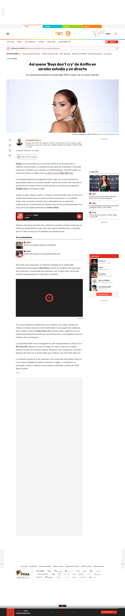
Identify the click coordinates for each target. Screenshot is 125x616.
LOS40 (27, 26)
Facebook (10, 140)
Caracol (97, 571)
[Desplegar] (62, 606)
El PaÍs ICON (67, 576)
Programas (31, 42)
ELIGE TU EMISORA (108, 612)
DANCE (66, 26)
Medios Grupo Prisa (23, 577)
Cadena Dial (74, 573)
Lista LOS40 (10, 42)
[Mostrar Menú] (9, 34)
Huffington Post (42, 573)
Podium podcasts (58, 576)
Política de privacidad (45, 566)
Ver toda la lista (103, 294)
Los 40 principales (49, 571)
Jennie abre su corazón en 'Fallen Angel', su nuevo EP (103, 216)
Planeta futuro (88, 573)
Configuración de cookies (72, 566)
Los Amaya (107, 54)
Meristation (92, 576)
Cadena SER (77, 571)
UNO (53, 573)
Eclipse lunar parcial (95, 54)
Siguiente (73, 612)
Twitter (10, 145)
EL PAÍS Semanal (81, 573)
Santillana (59, 571)
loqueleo (83, 576)
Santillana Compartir (69, 571)
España (108, 34)
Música (19, 42)
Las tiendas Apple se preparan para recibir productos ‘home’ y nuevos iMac (104, 206)
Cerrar (117, 48)
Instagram (50, 545)
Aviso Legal (24, 566)
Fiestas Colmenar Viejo (50, 54)
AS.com (83, 571)
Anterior (51, 612)
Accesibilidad (33, 566)
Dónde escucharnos (98, 566)
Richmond (39, 576)
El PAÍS (40, 571)
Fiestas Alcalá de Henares (31, 54)
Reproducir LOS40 (79, 216)
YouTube (58, 545)
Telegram (10, 155)
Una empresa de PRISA (23, 573)
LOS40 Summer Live (64, 42)
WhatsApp (10, 150)
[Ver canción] (94, 262)
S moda (74, 576)
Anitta (18, 373)
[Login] (116, 33)
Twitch (70, 545)
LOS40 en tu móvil (86, 566)
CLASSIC (47, 26)
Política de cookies (58, 566)
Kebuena (96, 573)
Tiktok (54, 545)
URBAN (86, 26)
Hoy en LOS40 (51, 42)
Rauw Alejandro (65, 54)
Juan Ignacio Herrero (33, 140)
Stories (74, 545)
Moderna (48, 576)
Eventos (41, 42)
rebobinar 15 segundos (56, 612)
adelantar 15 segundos (69, 612)
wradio (59, 573)
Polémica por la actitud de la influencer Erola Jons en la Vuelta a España (102, 197)
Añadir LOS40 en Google (28, 157)
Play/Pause (49, 298)
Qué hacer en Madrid (79, 54)
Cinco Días (66, 573)
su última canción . (59, 173)
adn (90, 571)
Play (62, 612)
